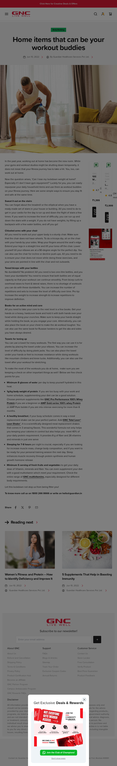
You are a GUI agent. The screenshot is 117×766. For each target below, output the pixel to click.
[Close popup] (84, 700)
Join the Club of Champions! (61, 752)
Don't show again (58, 758)
